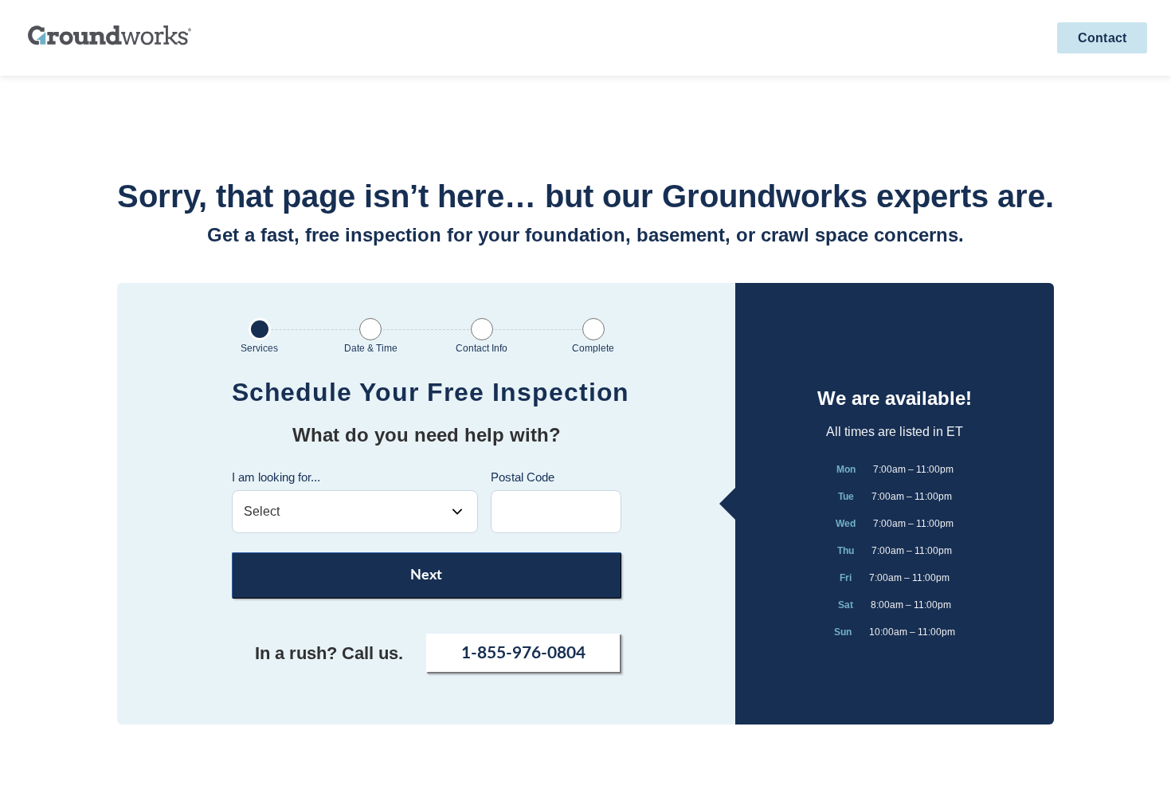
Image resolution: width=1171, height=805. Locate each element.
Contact (1102, 38)
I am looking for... (276, 477)
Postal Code (522, 477)
